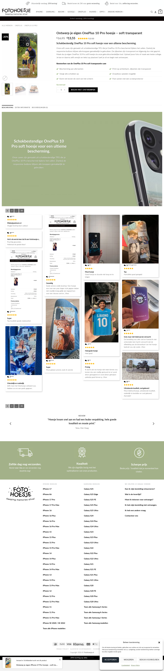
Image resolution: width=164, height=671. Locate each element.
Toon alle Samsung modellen (96, 623)
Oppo (102, 12)
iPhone (39, 12)
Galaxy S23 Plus (90, 537)
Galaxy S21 (88, 564)
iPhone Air (47, 494)
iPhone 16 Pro (49, 521)
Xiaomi (61, 12)
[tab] (7, 107)
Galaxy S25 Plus (90, 505)
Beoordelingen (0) (40, 107)
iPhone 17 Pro (49, 500)
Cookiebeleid (125, 665)
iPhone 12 (47, 591)
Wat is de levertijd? (133, 494)
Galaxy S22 (88, 548)
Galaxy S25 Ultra (91, 510)
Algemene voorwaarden (80, 649)
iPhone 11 (47, 607)
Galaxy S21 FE (90, 569)
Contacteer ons (131, 516)
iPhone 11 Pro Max (51, 618)
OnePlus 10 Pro (30, 25)
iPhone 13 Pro (49, 580)
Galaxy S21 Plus (90, 575)
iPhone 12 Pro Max (51, 602)
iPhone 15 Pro (49, 543)
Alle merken (7, 25)
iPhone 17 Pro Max (51, 505)
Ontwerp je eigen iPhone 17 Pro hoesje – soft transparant (37, 665)
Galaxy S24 (88, 516)
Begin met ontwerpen (83, 90)
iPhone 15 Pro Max (51, 548)
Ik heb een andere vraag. (135, 510)
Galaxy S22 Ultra (91, 559)
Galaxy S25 (88, 489)
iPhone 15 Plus (49, 537)
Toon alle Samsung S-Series (95, 607)
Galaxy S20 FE (90, 591)
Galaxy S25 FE (90, 500)
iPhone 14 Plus (49, 559)
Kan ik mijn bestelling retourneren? (140, 489)
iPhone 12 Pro (49, 596)
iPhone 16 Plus (49, 516)
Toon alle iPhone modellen (54, 628)
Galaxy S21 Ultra (91, 580)
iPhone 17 (47, 489)
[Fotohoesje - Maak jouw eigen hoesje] (16, 11)
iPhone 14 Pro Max (51, 569)
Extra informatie (22, 107)
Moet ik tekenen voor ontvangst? (139, 500)
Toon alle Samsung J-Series (95, 618)
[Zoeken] (152, 12)
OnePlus (82, 12)
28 (22, 211)
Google (71, 12)
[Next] (49, 55)
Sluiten (91, 658)
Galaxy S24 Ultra (91, 526)
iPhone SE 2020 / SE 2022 (54, 623)
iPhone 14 (47, 553)
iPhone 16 (47, 510)
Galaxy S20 (88, 586)
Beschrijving (7, 107)
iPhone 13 (47, 575)
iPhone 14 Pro (49, 564)
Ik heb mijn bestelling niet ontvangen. (141, 505)
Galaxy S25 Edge (91, 494)
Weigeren (129, 660)
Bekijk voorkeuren (149, 660)
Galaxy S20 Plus (90, 596)
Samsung (50, 12)
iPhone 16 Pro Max (51, 526)
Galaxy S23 (88, 532)
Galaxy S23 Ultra (91, 543)
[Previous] (6, 55)
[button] (159, 642)
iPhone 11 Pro (49, 612)
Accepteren (111, 660)
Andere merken (115, 12)
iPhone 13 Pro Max (51, 586)
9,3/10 (91, 39)
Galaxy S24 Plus (90, 521)
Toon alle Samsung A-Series (95, 612)
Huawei (92, 12)
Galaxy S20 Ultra (91, 602)
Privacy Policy (135, 665)
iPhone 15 (47, 532)
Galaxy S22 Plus (90, 553)
